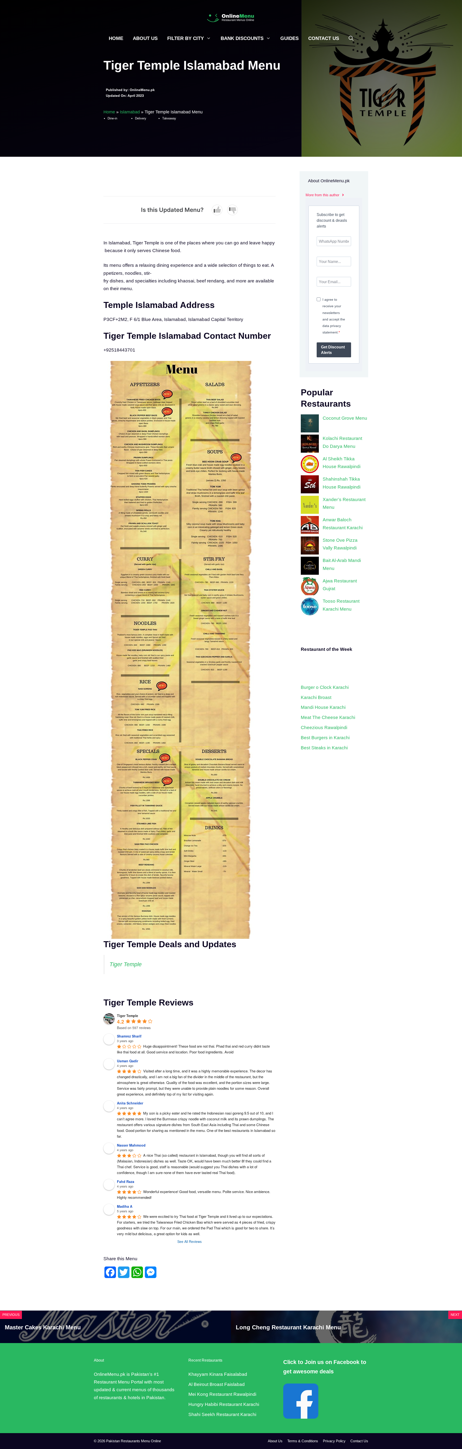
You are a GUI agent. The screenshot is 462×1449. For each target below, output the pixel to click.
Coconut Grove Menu (345, 418)
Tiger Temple (125, 964)
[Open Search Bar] (351, 38)
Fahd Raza (125, 1181)
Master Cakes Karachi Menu (43, 1327)
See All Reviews (189, 1241)
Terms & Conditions (302, 1441)
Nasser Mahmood (131, 1145)
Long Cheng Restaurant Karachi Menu (288, 1327)
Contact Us (323, 38)
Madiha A (124, 1206)
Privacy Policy (334, 1441)
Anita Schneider (130, 1103)
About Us (145, 38)
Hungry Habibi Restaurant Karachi (223, 1404)
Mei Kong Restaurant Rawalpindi (222, 1394)
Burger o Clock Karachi (325, 687)
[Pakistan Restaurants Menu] (231, 17)
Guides (289, 38)
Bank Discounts (242, 38)
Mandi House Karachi (323, 707)
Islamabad (130, 112)
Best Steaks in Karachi (324, 747)
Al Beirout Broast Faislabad (216, 1384)
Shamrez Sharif (129, 1036)
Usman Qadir (127, 1060)
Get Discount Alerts (333, 350)
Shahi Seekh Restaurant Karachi (222, 1414)
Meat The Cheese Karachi (328, 717)
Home (116, 38)
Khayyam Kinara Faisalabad (217, 1374)
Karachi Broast (316, 697)
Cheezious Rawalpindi (324, 727)
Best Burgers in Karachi (325, 737)
